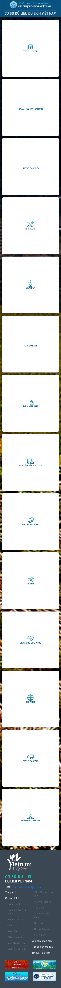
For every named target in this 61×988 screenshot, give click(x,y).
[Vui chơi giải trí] (30, 520)
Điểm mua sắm (16, 937)
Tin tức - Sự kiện (41, 952)
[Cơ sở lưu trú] (30, 47)
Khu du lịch (40, 934)
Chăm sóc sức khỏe (42, 915)
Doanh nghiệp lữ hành (17, 911)
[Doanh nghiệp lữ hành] (30, 106)
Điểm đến (13, 925)
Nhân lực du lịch (17, 949)
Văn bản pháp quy (42, 940)
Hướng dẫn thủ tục (42, 946)
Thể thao (39, 907)
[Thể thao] (30, 579)
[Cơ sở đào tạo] (30, 757)
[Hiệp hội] (30, 697)
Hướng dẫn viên (16, 919)
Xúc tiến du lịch (16, 943)
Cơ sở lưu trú (15, 904)
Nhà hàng (13, 931)
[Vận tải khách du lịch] (30, 461)
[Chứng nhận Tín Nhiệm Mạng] (31, 887)
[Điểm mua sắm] (30, 402)
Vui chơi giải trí (42, 901)
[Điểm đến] (30, 283)
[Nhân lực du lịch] (30, 816)
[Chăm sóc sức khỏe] (30, 638)
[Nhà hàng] (30, 224)
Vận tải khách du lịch (43, 894)
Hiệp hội (38, 923)
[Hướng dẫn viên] (30, 165)
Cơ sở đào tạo (42, 929)
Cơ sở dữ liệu (12, 898)
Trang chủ (10, 892)
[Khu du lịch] (30, 342)
